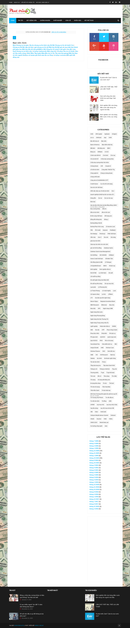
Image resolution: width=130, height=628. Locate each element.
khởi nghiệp (93, 269)
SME (91, 355)
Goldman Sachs (108, 248)
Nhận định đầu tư (105, 326)
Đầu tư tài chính (94, 212)
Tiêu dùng (106, 376)
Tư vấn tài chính (94, 401)
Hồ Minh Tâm (109, 258)
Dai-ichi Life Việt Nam (96, 187)
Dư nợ (100, 198)
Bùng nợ (92, 152)
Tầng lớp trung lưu (95, 365)
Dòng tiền (93, 198)
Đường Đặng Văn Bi (96, 223)
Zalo (106, 426)
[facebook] (110, 2)
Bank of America (94, 144)
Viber (96, 411)
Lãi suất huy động (95, 276)
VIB (91, 411)
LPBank (110, 294)
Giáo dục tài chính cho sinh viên (99, 244)
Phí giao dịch (94, 337)
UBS (110, 401)
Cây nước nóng (20, 53)
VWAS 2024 (93, 422)
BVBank (100, 152)
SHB (102, 347)
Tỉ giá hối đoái (110, 372)
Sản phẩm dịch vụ (107, 344)
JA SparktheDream (95, 265)
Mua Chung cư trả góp (20, 45)
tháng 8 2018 (93, 492)
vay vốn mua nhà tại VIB (107, 408)
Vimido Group (39, 625)
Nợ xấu (97, 330)
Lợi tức (104, 294)
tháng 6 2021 (93, 470)
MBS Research (94, 305)
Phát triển (104, 333)
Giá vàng (113, 237)
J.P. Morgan (108, 262)
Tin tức (20, 20)
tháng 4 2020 (93, 472)
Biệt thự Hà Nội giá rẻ (56, 47)
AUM (110, 137)
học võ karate (30, 55)
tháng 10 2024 (94, 458)
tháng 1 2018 (93, 496)
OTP (103, 330)
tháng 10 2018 (94, 489)
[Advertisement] (104, 547)
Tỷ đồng (104, 401)
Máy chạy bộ (51, 51)
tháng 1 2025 (93, 455)
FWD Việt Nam (112, 233)
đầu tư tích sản (106, 212)
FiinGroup (102, 233)
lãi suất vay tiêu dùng (96, 283)
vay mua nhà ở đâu (112, 404)
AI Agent (114, 134)
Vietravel (113, 415)
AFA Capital (99, 134)
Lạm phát (93, 287)
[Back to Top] (119, 625)
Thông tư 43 (93, 369)
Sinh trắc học (111, 351)
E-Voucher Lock (110, 226)
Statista (92, 358)
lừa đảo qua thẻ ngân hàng (102, 298)
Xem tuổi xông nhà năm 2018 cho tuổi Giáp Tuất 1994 (108, 98)
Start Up (112, 355)
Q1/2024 (102, 337)
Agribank (107, 134)
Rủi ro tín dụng (109, 340)
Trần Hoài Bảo (106, 387)
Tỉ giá (102, 372)
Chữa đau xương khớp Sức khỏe (99, 162)
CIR (102, 166)
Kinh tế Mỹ (93, 273)
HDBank (111, 255)
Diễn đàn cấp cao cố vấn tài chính (99, 191)
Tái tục (104, 362)
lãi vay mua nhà (109, 283)
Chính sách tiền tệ (95, 155)
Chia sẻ (68, 20)
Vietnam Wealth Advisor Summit (99, 415)
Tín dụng (92, 379)
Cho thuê (105, 155)
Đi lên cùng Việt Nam (96, 216)
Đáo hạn (92, 201)
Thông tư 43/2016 (105, 369)
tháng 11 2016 (94, 506)
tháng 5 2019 (93, 477)
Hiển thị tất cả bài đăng (58, 32)
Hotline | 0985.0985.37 (42, 2)
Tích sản (92, 376)
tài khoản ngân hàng (110, 358)
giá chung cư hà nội (42, 47)
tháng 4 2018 (93, 494)
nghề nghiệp (94, 326)
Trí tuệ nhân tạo (106, 390)
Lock (114, 290)
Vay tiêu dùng (94, 408)
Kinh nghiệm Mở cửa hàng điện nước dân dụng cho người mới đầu (108, 107)
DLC (113, 191)
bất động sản (101, 148)
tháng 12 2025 (94, 450)
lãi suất (111, 273)
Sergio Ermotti (94, 347)
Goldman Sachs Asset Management (100, 251)
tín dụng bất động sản (104, 379)
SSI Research (104, 355)
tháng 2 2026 (93, 446)
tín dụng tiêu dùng (95, 383)
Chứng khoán (45, 20)
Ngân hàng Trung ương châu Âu (99, 322)
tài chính (99, 358)
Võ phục (60, 51)
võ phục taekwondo (40, 51)
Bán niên (103, 141)
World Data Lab (104, 422)
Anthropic (98, 137)
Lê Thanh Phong (95, 290)
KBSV (105, 265)
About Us (17, 2)
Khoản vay (112, 265)
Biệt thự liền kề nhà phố (30, 49)
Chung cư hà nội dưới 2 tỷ (64, 45)
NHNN (114, 326)
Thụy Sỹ (114, 369)
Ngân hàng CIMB (108, 308)
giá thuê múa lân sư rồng (44, 55)
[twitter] (113, 2)
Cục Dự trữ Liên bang (106, 184)
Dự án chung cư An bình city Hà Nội (42, 45)
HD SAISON (103, 255)
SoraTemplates (19, 625)
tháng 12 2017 (94, 499)
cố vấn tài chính (94, 169)
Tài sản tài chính (95, 362)
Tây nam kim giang (61, 53)
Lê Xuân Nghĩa (106, 290)
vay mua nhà (100, 404)
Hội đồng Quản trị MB (96, 262)
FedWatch (113, 230)
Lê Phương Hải (102, 287)
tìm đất (69, 49)
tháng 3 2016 (93, 509)
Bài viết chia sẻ (94, 141)
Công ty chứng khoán (106, 173)
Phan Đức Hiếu (94, 333)
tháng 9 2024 (93, 460)
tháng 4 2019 (93, 480)
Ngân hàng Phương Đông (97, 315)
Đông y (106, 219)
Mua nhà (111, 305)
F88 (91, 230)
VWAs (110, 419)
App (105, 137)
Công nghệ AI (94, 173)
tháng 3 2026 (93, 443)
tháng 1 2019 (93, 482)
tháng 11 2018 (94, 487)
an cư (92, 137)
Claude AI (108, 166)
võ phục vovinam (60, 55)
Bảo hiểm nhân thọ (107, 144)
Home (10, 2)
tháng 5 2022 (93, 467)
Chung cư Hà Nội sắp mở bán (23, 47)
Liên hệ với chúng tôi (28, 2)
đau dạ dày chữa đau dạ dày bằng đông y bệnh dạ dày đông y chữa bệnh (103, 206)
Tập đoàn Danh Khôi (109, 365)
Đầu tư (104, 209)
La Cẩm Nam (102, 273)
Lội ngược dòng (94, 294)
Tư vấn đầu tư (109, 397)
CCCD (106, 152)
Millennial (104, 305)
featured (105, 230)
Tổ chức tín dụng (95, 387)
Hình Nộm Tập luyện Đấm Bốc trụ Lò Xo (41, 53)
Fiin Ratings (93, 233)
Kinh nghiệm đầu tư (105, 269)
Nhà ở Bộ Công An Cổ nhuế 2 (49, 49)
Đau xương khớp (95, 209)
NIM (91, 330)
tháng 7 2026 (93, 441)
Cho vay (113, 155)
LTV (91, 298)
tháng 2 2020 (93, 475)
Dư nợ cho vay (109, 198)
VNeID (92, 419)
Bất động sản (32, 20)
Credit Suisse (94, 184)
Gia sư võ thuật (68, 51)
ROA (101, 340)
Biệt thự (71, 53)
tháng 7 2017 (93, 501)
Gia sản (106, 237)
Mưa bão (92, 308)
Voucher (99, 419)
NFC (99, 308)
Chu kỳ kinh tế (94, 159)
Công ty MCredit (94, 176)
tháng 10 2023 (94, 463)
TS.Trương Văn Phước (96, 397)
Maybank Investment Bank (107, 301)
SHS (103, 351)
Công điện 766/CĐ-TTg (108, 169)
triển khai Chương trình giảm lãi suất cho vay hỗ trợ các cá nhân (103, 394)
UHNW (92, 404)
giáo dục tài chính (95, 241)
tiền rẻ (99, 376)
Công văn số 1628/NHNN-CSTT (99, 180)
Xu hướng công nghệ (96, 426)
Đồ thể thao (89, 20)
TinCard (111, 383)
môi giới (63, 49)
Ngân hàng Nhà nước (96, 312)
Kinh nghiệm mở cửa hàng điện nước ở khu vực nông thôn (108, 117)
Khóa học (77, 20)
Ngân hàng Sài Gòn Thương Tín (99, 319)
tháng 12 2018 (94, 484)
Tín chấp (114, 376)
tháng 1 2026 (93, 448)
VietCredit (103, 411)
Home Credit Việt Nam (96, 258)
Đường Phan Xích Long (97, 226)
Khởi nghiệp (57, 20)
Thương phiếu (94, 372)
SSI (97, 355)
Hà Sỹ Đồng (93, 255)
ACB (91, 134)
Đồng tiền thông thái (96, 219)
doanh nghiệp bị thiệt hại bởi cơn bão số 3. (102, 194)
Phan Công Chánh (112, 330)
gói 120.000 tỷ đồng (95, 248)
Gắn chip (92, 237)
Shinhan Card (110, 347)
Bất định (92, 148)
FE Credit (97, 230)
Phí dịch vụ (112, 333)
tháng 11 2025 (94, 453)
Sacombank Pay (95, 344)
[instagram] (119, 2)
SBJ (116, 344)
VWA (105, 419)
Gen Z (99, 237)
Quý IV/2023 (93, 340)
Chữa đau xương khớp (107, 159)
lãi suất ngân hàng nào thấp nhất (99, 280)
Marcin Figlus (94, 301)
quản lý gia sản (112, 337)
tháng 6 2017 (93, 504)
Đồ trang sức (108, 216)
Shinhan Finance (95, 351)
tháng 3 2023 (93, 465)
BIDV (108, 148)
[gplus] (116, 2)
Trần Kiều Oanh (94, 390)
